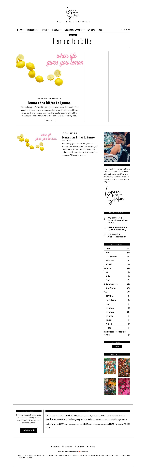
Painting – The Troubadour (117, 237)
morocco (109, 320)
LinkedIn (92, 446)
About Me (20, 456)
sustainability (92, 424)
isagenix (76, 419)
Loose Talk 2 (126, 456)
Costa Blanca (71, 415)
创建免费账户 (113, 234)
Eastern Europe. (111, 300)
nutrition (114, 419)
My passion (32, 29)
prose (74, 424)
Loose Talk (118, 456)
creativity (95, 416)
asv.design (85, 451)
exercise (114, 416)
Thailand (108, 327)
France (108, 304)
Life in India (110, 308)
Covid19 (82, 416)
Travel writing (119, 424)
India (71, 419)
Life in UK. (109, 316)
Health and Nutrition (58, 419)
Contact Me (83, 456)
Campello (63, 416)
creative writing (88, 416)
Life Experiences (111, 256)
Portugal (109, 323)
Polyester (66, 424)
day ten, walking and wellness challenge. (118, 221)
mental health (106, 420)
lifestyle (98, 420)
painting (48, 424)
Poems (108, 280)
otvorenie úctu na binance (116, 227)
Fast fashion (120, 416)
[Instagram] (124, 30)
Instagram (68, 446)
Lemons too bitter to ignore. (49, 102)
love (102, 420)
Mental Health (110, 260)
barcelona (50, 416)
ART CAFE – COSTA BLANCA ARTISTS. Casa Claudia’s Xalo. (64, 456)
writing (47, 427)
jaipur (81, 419)
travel (112, 423)
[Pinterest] (127, 30)
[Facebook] (122, 30)
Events (100, 29)
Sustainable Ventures (73, 29)
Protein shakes (79, 424)
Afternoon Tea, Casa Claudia (33, 456)
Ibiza (67, 420)
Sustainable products (100, 424)
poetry (61, 423)
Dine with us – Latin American (105, 456)
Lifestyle (55, 29)
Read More (49, 121)
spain (85, 423)
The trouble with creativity (117, 230)
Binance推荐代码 (114, 217)
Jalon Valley (87, 419)
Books (108, 276)
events (110, 416)
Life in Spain (110, 312)
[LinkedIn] (129, 30)
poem (53, 424)
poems (57, 424)
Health (108, 252)
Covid (78, 416)
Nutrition (58, 98)
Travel (44, 29)
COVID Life (109, 296)
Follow (117, 346)
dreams (105, 416)
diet (102, 415)
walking (127, 423)
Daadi (100, 416)
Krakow (94, 420)
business (59, 416)
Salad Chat (22, 457)
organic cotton (122, 419)
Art (107, 272)
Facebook (56, 446)
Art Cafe (91, 29)
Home (19, 29)
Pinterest (81, 446)
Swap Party (30, 457)
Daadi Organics (111, 288)
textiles (107, 424)
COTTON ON (92, 456)
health (48, 419)
